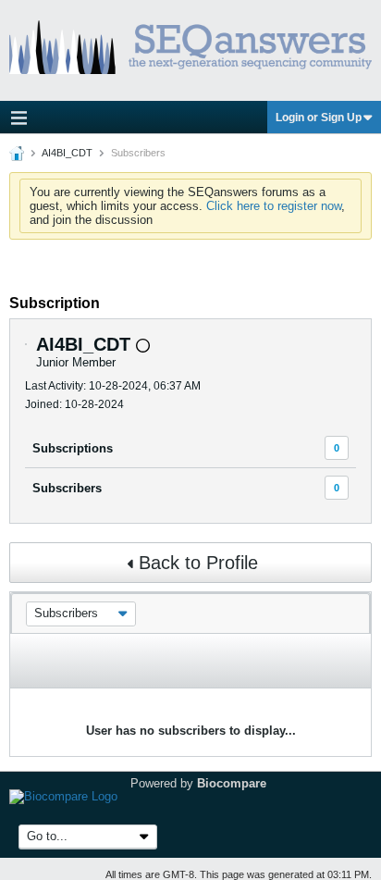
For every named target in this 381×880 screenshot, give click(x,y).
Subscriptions (72, 448)
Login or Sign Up (319, 117)
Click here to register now (273, 206)
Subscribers (67, 488)
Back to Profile (198, 562)
